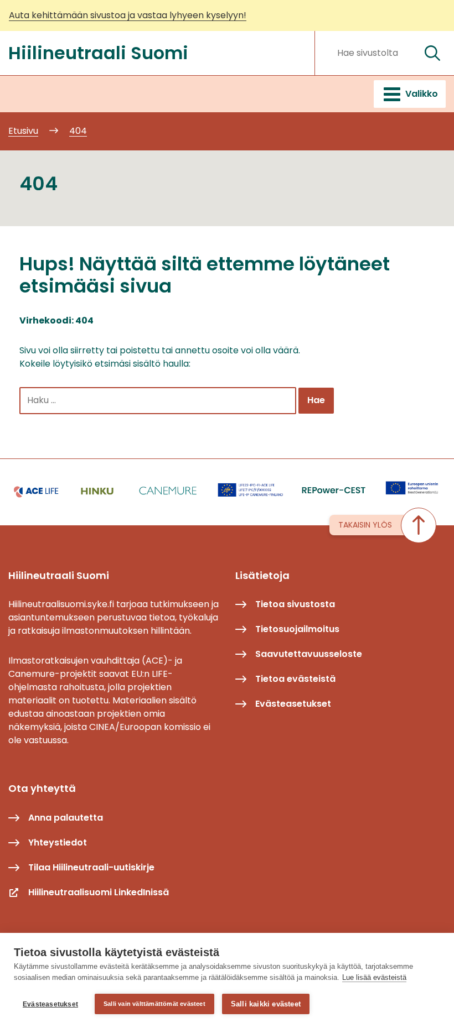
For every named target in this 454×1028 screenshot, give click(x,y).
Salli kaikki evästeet (266, 1004)
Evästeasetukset (50, 1004)
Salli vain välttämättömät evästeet (154, 1003)
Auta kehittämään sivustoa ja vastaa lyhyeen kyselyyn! (127, 15)
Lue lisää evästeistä (374, 977)
